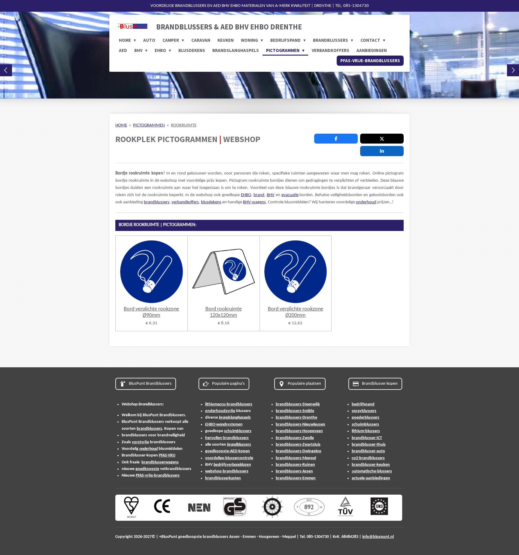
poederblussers (365, 417)
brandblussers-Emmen (296, 478)
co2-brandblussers (368, 458)
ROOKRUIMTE (183, 125)
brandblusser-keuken (371, 464)
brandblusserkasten (223, 478)
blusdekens (211, 202)
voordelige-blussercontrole (229, 458)
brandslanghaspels (235, 417)
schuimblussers (237, 431)
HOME (121, 125)
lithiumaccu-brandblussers (228, 404)
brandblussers (156, 202)
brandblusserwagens (160, 462)
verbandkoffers (185, 202)
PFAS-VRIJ (167, 455)
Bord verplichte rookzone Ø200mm (295, 312)
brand (258, 195)
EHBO (246, 195)
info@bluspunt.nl (378, 537)
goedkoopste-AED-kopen (227, 451)
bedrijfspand (363, 404)
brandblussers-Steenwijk (298, 404)
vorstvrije (140, 442)
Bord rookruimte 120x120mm (223, 312)
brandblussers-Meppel (296, 458)
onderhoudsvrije (220, 411)
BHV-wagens (254, 202)
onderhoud (366, 202)
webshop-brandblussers (226, 471)
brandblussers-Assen (294, 471)
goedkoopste (147, 469)
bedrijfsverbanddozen (232, 464)
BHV (271, 195)
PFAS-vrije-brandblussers (158, 475)
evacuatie (290, 195)
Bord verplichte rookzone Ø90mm (151, 312)
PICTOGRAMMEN (149, 125)
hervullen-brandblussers (227, 438)
